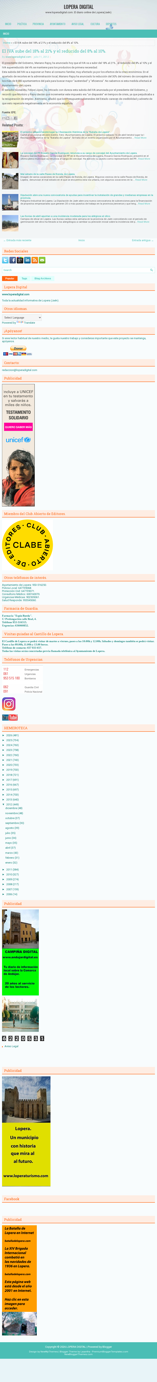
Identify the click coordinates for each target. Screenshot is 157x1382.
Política (22, 24)
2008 (9, 884)
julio (8, 833)
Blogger (107, 1346)
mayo (8, 842)
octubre (10, 818)
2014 (9, 794)
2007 (9, 889)
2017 (9, 779)
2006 (9, 894)
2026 (9, 735)
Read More (140, 137)
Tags (24, 278)
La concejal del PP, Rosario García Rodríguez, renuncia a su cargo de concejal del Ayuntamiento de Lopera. (78, 153)
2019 (9, 769)
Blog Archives (43, 278)
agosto (10, 827)
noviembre (11, 813)
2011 (9, 869)
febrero (10, 857)
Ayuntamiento (57, 24)
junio (8, 837)
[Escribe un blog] (8, 118)
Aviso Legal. (78, 24)
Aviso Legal (11, 1046)
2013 (9, 799)
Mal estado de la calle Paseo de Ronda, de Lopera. (47, 174)
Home (6, 42)
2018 (9, 774)
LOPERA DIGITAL (78, 6)
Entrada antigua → (143, 240)
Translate (29, 322)
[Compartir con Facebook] (15, 118)
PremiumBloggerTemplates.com (110, 1351)
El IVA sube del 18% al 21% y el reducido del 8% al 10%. (54, 51)
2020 (9, 764)
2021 (9, 759)
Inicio (8, 24)
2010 (9, 874)
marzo (9, 852)
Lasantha (85, 1351)
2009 (9, 879)
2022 (9, 755)
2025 (9, 740)
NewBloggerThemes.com (78, 1354)
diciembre (11, 808)
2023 (9, 749)
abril (8, 847)
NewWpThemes (49, 1351)
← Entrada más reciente (17, 240)
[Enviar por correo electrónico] (4, 118)
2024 (9, 745)
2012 (9, 804)
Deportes (111, 24)
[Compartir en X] (12, 118)
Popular (9, 278)
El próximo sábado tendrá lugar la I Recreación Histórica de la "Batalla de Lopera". (65, 132)
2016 (9, 784)
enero (9, 862)
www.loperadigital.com (18, 57)
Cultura (95, 24)
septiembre (12, 823)
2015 (9, 789)
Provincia (38, 24)
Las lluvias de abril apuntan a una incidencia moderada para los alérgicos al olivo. (65, 216)
